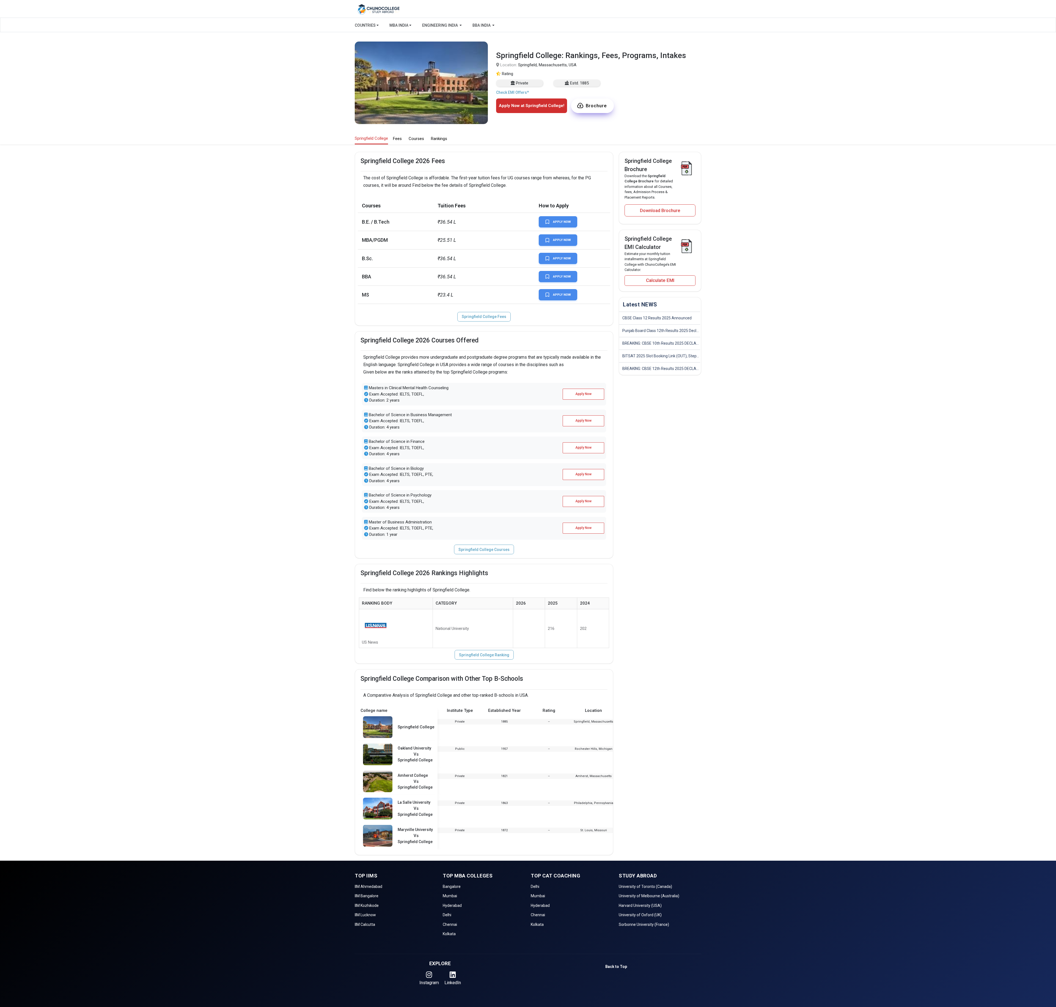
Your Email (479, 92)
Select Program (484, 116)
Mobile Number (484, 69)
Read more (486, 151)
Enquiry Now (528, 165)
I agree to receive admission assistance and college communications (523, 146)
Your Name (480, 45)
